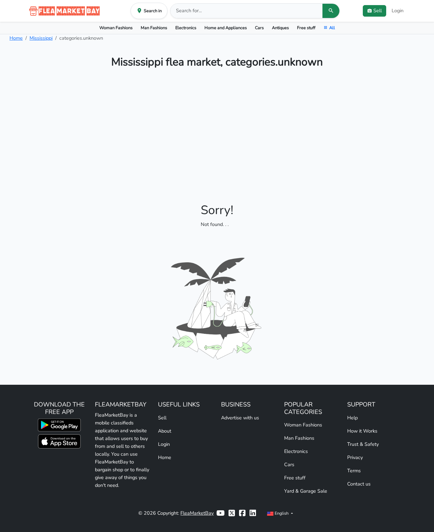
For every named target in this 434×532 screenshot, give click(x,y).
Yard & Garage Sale (305, 491)
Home (16, 38)
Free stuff (306, 28)
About (164, 431)
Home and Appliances (225, 28)
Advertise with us (240, 417)
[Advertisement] (217, 130)
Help (352, 417)
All (332, 28)
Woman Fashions (116, 28)
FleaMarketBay (197, 513)
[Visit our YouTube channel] (220, 513)
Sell (162, 417)
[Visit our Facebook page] (242, 513)
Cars (259, 28)
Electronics (185, 28)
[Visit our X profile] (231, 513)
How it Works (362, 431)
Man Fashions (154, 28)
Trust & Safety (363, 444)
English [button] (282, 513)
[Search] (330, 11)
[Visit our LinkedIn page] (252, 513)
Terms (354, 470)
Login (397, 10)
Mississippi (41, 38)
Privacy (355, 457)
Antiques (280, 28)
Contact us (359, 483)
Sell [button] (377, 10)
